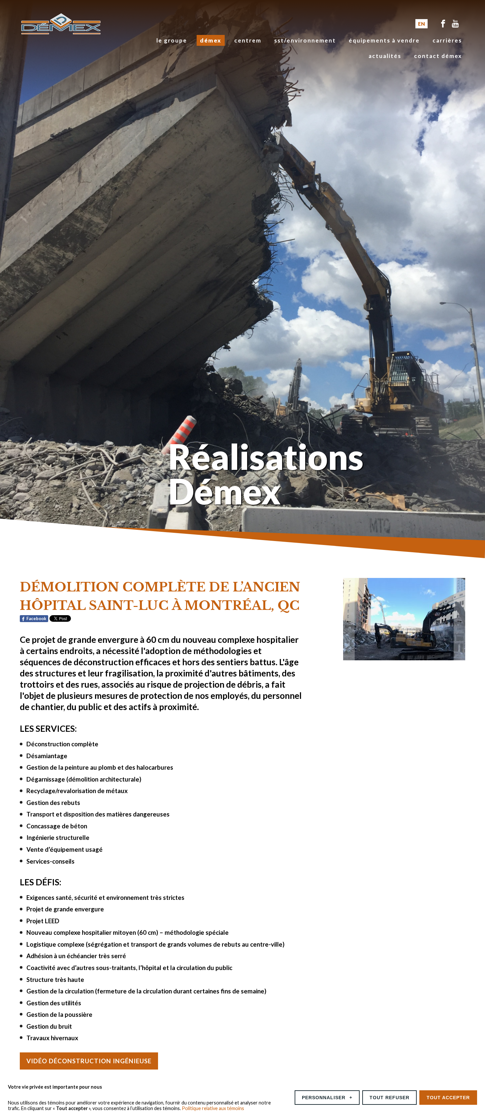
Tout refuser (389, 1097)
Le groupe (171, 40)
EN (421, 24)
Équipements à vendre (384, 40)
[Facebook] (443, 24)
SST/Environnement (305, 40)
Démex (210, 40)
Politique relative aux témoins (213, 1108)
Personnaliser (327, 1097)
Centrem (247, 40)
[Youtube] (455, 24)
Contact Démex (438, 55)
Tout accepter (448, 1097)
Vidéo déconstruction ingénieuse (88, 1061)
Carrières (447, 40)
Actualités (385, 55)
